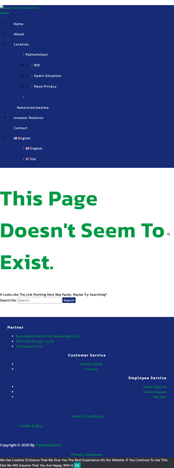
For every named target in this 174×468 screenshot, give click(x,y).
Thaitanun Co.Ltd (29, 346)
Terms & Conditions (87, 416)
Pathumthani (37, 54)
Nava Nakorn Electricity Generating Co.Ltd (48, 336)
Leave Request (155, 391)
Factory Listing (91, 363)
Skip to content (12, 2)
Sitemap (91, 369)
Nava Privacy (45, 86)
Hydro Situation (47, 75)
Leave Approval (155, 386)
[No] (82, 466)
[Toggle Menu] (35, 45)
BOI (37, 65)
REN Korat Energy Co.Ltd (34, 341)
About (19, 34)
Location (21, 44)
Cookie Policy (30, 426)
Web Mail (160, 396)
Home (19, 23)
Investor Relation (29, 117)
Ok (77, 465)
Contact (20, 127)
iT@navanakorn (49, 445)
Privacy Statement (87, 454)
